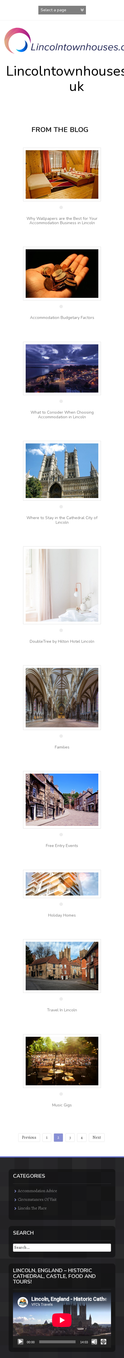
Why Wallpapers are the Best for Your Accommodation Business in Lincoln (62, 221)
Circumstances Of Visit (37, 1199)
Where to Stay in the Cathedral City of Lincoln (62, 520)
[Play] (20, 1342)
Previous (29, 1137)
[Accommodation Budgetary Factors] (62, 273)
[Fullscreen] (103, 1342)
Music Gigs (62, 1105)
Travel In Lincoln (62, 1010)
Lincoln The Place (32, 1208)
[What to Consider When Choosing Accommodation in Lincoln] (62, 368)
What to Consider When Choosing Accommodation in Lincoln (62, 414)
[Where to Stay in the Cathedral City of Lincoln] (62, 470)
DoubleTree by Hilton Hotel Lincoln (62, 641)
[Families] (62, 697)
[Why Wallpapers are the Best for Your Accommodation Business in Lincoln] (62, 174)
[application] (62, 1320)
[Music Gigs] (62, 1060)
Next (97, 1137)
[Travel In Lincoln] (62, 965)
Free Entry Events (62, 845)
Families (62, 747)
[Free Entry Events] (62, 799)
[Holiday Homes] (62, 883)
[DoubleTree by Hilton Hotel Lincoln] (62, 585)
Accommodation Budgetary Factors (62, 317)
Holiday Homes (62, 915)
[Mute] (94, 1342)
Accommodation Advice (37, 1191)
